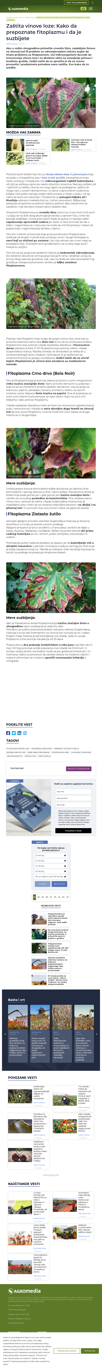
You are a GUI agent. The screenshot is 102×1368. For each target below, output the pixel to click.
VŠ (55, 897)
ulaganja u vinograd (81, 752)
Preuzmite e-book (73, 830)
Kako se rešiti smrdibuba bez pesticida (33, 143)
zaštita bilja (44, 756)
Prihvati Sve (90, 1351)
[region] (51, 1350)
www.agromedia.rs (16, 1323)
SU (51, 897)
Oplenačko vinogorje (41, 749)
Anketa (39, 842)
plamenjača (80, 174)
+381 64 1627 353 (22, 1314)
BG (34, 897)
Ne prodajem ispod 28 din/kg (49, 876)
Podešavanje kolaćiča (66, 1351)
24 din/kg (39, 866)
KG (63, 897)
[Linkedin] (19, 733)
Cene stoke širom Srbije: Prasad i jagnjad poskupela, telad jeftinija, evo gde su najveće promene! (41, 1234)
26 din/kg (39, 871)
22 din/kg (39, 860)
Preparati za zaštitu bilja (66, 749)
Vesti (56, 1032)
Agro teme (19, 17)
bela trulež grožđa (53, 178)
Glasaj (43, 884)
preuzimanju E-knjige (72, 820)
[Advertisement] (51, 692)
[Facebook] (8, 733)
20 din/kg (39, 855)
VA (59, 897)
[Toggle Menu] (91, 8)
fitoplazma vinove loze (18, 749)
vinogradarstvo (14, 756)
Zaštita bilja (29, 17)
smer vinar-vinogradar (39, 752)
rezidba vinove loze (16, 752)
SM (47, 897)
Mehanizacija (39, 1218)
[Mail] (25, 733)
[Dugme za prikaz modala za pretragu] (92, 2)
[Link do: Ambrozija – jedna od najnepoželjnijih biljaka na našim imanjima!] (19, 1096)
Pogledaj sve (51, 1175)
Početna (9, 17)
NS (38, 897)
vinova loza (30, 756)
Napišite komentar (79, 769)
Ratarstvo (14, 1032)
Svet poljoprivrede (77, 3)
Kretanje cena (84, 1213)
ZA (67, 897)
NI (43, 897)
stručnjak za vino (60, 752)
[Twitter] (14, 733)
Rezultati (59, 884)
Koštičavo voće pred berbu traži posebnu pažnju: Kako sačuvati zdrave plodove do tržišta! (40, 1151)
